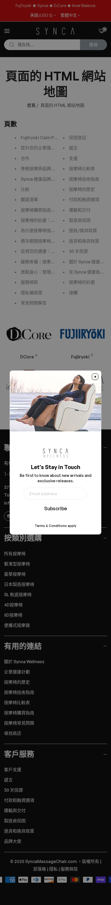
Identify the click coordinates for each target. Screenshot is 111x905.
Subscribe (55, 508)
